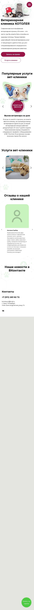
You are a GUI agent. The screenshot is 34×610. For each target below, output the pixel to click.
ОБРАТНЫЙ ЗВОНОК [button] (17, 106)
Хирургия (17, 167)
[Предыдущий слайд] (1, 229)
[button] (13, 54)
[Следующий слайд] (32, 229)
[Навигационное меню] (29, 5)
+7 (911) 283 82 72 (11, 297)
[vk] (3, 311)
